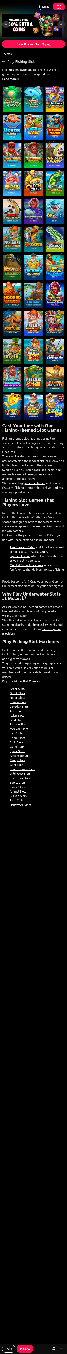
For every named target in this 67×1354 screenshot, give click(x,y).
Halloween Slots (20, 804)
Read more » (10, 78)
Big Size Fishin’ (20, 556)
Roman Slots (18, 702)
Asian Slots (17, 715)
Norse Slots (17, 697)
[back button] (6, 24)
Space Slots (17, 751)
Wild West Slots (20, 773)
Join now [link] (58, 7)
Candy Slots (17, 760)
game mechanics (34, 483)
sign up (48, 663)
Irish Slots (16, 733)
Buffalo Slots (18, 796)
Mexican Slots (19, 729)
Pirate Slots (17, 787)
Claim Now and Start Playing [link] (33, 44)
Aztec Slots (17, 688)
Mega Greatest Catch (33, 551)
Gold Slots (16, 720)
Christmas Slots (20, 778)
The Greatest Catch (22, 547)
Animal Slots (18, 791)
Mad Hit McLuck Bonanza (26, 565)
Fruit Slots (16, 742)
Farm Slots (17, 800)
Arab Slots (16, 711)
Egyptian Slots (19, 706)
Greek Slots (17, 693)
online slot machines (24, 456)
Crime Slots (17, 737)
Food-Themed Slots (22, 769)
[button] (32, 24)
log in (35, 663)
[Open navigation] (61, 1349)
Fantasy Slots (18, 724)
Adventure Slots (20, 755)
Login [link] (45, 6)
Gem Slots (16, 764)
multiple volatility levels (40, 624)
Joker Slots (17, 746)
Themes (7, 53)
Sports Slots (17, 782)
